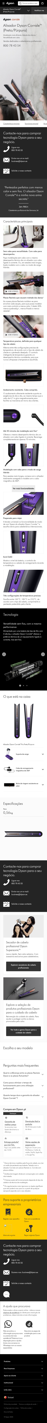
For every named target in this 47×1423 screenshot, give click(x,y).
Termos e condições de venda (27, 1404)
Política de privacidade (10, 1404)
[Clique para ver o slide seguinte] (43, 654)
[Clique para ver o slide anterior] (4, 654)
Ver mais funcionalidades (23, 488)
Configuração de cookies (11, 1408)
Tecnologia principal (31, 124)
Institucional (8, 1383)
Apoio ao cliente (10, 1376)
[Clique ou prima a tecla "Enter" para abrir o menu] (3, 3)
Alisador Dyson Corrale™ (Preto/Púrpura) (12, 10)
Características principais (11, 124)
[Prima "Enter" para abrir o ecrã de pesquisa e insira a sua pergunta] (28, 3)
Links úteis (8, 1390)
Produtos (7, 1361)
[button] (23, 754)
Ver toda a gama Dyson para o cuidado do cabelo (23, 1031)
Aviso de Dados (8, 1412)
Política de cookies (26, 1408)
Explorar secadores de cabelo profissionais (23, 966)
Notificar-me (39, 11)
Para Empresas (9, 1369)
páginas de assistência (11, 1313)
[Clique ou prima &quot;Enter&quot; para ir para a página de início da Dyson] (10, 4)
